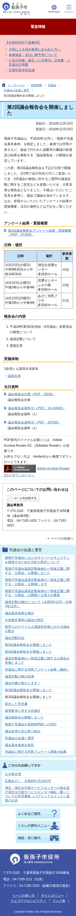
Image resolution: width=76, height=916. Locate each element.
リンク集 (58, 901)
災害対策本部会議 (22, 70)
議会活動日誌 (14, 638)
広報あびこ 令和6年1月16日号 (28, 781)
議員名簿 (14, 376)
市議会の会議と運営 (16, 90)
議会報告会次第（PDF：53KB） (31, 394)
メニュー (68, 11)
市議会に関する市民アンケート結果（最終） (37, 669)
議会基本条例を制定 (19, 745)
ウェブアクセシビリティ (28, 901)
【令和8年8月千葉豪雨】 (23, 42)
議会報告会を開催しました (24, 717)
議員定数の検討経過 (19, 676)
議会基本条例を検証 (19, 613)
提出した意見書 (16, 704)
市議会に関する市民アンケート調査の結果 (35, 751)
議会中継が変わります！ (23, 683)
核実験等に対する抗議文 (23, 710)
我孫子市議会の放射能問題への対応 (31, 724)
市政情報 (36, 85)
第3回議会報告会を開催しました (28, 690)
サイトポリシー (52, 895)
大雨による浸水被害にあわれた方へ (35, 49)
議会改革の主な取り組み (23, 731)
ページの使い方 (23, 895)
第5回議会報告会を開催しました (28, 645)
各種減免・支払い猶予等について (33, 55)
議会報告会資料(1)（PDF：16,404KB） (36, 408)
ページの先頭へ (62, 538)
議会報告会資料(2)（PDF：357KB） (34, 422)
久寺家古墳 (13, 774)
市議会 (52, 85)
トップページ (16, 85)
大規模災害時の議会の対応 (24, 620)
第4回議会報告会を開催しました (28, 651)
